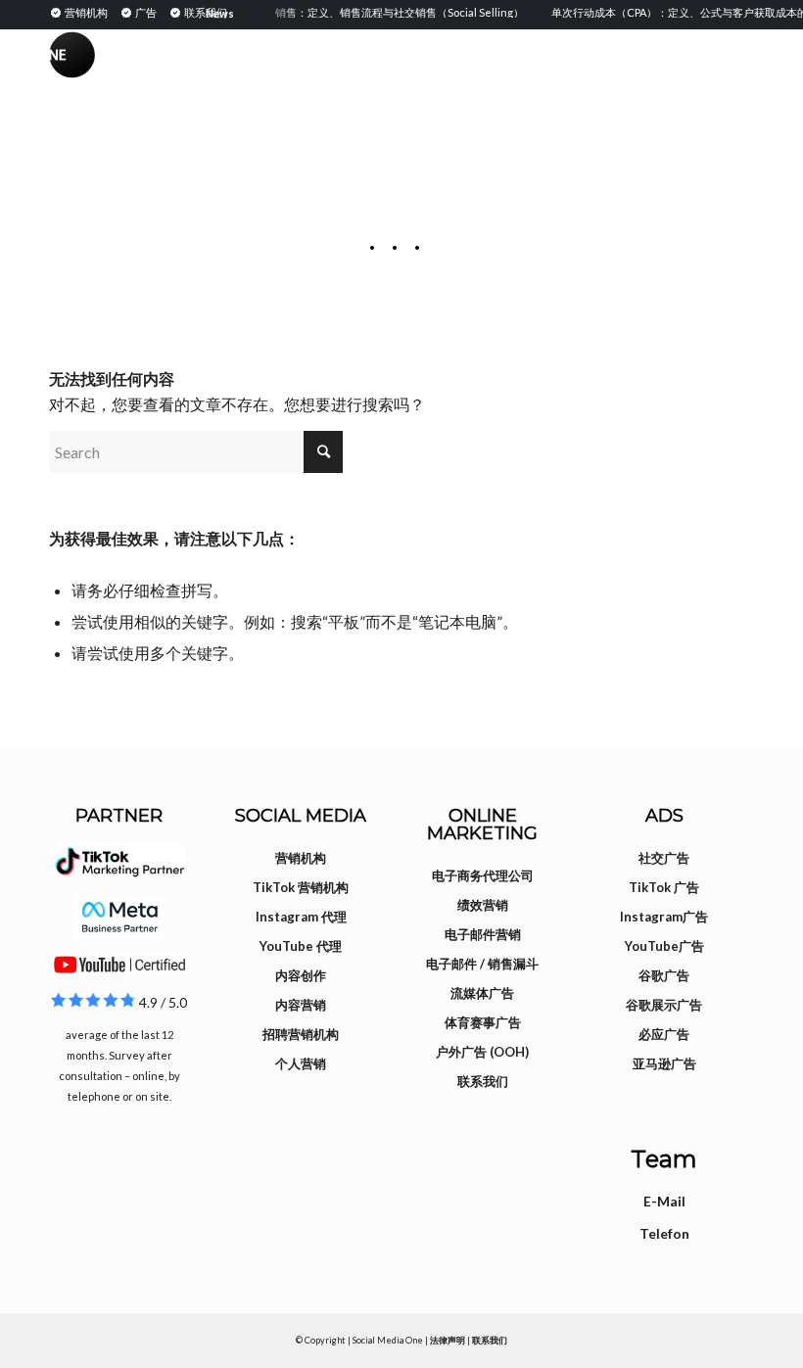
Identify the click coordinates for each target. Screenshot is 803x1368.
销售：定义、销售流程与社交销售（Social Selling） (391, 12)
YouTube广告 (664, 946)
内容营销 (300, 1005)
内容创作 (300, 975)
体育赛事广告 (483, 1022)
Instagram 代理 (301, 916)
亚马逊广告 (664, 1063)
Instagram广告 (664, 916)
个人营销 (300, 1063)
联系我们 (482, 1081)
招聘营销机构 (300, 1034)
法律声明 (447, 1340)
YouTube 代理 (301, 946)
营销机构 (300, 858)
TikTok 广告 (664, 887)
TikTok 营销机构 (301, 887)
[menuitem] (81, 12)
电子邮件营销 (483, 934)
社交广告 (663, 858)
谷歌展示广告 (664, 1005)
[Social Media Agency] (225, 73)
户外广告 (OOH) (482, 1052)
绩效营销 (482, 905)
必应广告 (663, 1034)
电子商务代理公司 (483, 875)
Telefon (664, 1233)
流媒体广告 (482, 993)
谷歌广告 (663, 975)
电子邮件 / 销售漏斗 (482, 963)
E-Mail (664, 1201)
